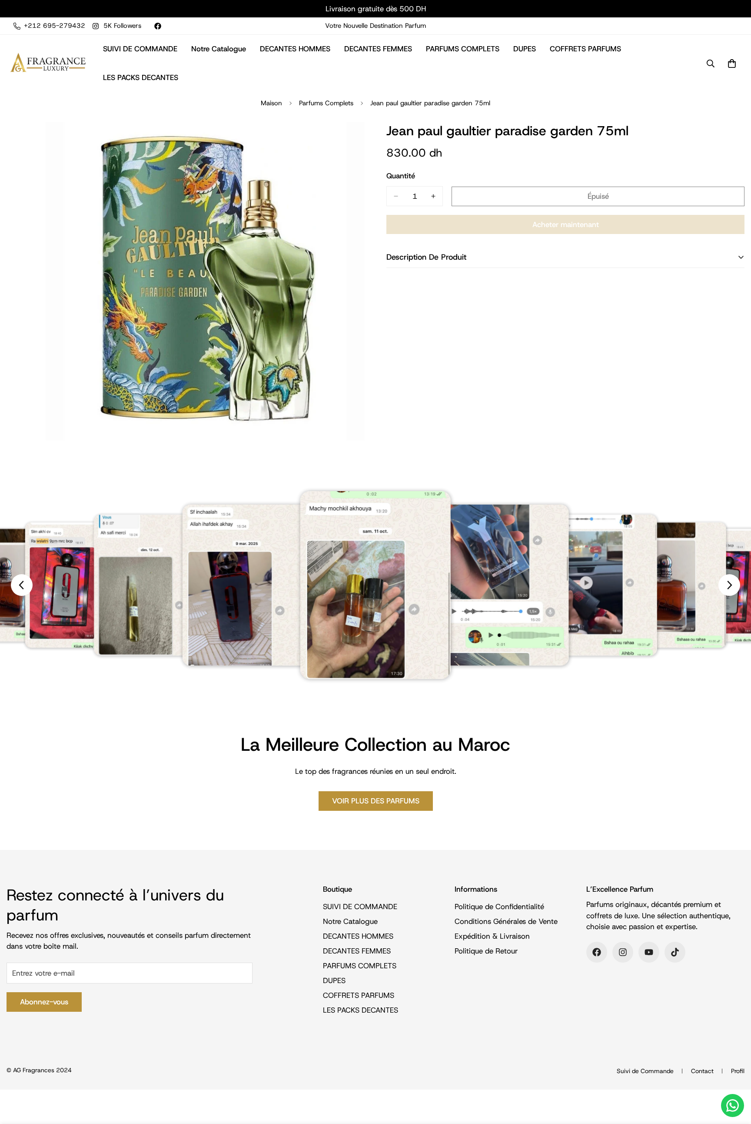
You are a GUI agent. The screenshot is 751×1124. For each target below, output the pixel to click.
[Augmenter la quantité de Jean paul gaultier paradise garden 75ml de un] (433, 196)
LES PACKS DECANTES (140, 77)
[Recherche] (710, 63)
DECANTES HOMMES (295, 49)
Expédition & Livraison (492, 936)
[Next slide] (729, 585)
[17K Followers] (675, 952)
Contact (702, 1071)
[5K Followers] (622, 952)
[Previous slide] (22, 585)
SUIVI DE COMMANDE (140, 49)
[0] (732, 64)
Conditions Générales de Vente (506, 922)
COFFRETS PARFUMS (585, 49)
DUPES (524, 49)
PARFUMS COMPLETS (462, 49)
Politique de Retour (486, 951)
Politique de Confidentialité (499, 907)
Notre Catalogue (218, 49)
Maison (271, 103)
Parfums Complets (326, 103)
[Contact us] (732, 1105)
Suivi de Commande (645, 1071)
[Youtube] (648, 952)
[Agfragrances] (48, 63)
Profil (737, 1071)
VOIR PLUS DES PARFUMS (375, 801)
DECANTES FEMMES (378, 49)
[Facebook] (157, 26)
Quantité (400, 176)
